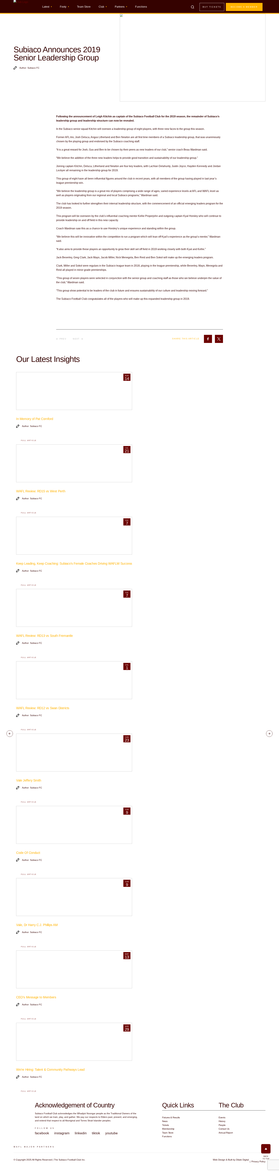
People (222, 1125)
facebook (42, 1133)
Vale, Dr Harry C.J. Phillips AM (37, 925)
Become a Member (244, 7)
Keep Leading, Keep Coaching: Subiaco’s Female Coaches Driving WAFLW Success (74, 563)
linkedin (81, 1133)
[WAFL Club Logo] (21, 8)
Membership (168, 1128)
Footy (63, 7)
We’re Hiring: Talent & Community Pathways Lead (50, 1069)
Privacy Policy (258, 1161)
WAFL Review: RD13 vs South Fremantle (44, 635)
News (165, 1121)
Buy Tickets (212, 7)
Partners (119, 7)
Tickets (165, 1125)
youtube (111, 1133)
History (222, 1121)
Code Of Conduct (28, 852)
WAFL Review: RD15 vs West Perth (40, 491)
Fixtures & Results (171, 1117)
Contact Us (224, 1128)
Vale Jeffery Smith (28, 780)
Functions (141, 7)
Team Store (84, 7)
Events (222, 1117)
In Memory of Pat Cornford (34, 419)
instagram (62, 1133)
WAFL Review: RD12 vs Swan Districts (42, 708)
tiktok (96, 1133)
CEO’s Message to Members (36, 997)
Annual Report (226, 1132)
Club (101, 7)
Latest (45, 7)
